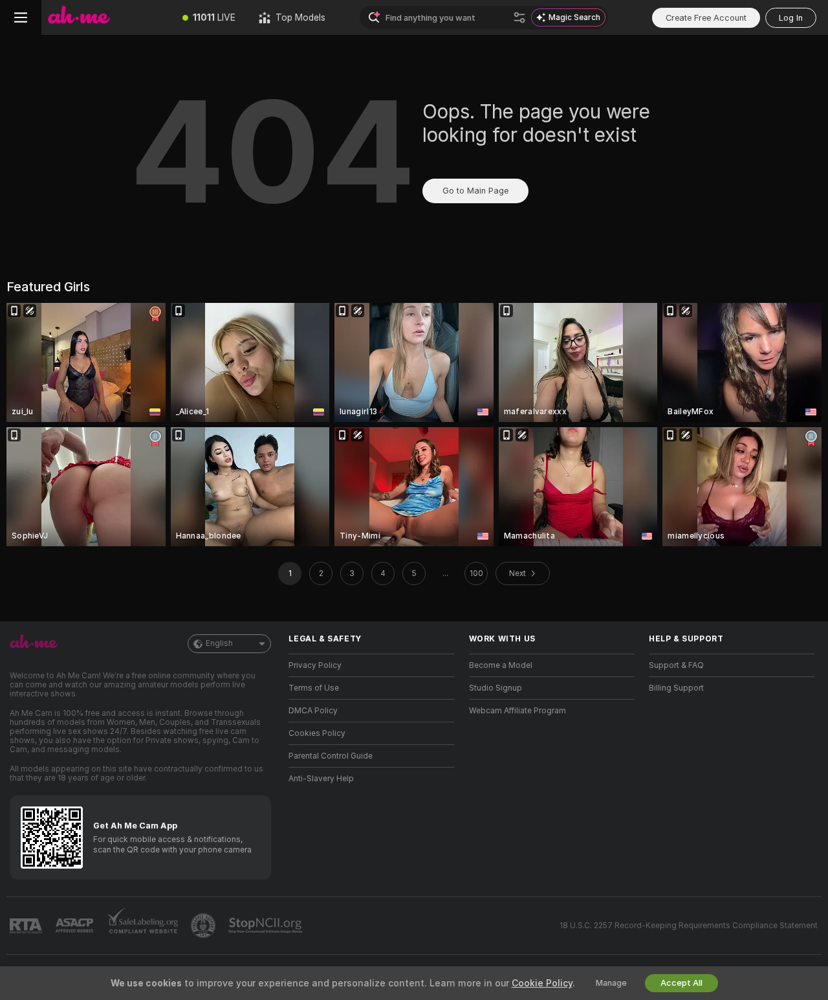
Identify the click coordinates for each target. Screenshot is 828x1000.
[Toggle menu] (20, 17)
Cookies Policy (317, 733)
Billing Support (676, 688)
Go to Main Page (475, 190)
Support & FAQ (676, 665)
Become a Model (500, 665)
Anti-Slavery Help (321, 778)
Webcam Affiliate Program (517, 710)
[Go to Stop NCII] (266, 925)
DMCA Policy (313, 710)
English (219, 643)
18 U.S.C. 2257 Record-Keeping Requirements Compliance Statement (689, 925)
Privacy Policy (315, 665)
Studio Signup (495, 688)
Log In (791, 18)
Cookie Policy (542, 983)
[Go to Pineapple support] (204, 925)
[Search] (519, 17)
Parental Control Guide (331, 756)
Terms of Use (314, 688)
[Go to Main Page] (106, 17)
